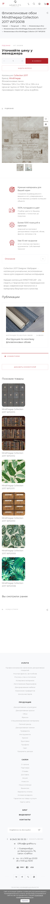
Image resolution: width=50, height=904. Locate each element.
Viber (27, 876)
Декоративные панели (25, 727)
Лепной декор (25, 724)
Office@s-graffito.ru (26, 844)
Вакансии (25, 788)
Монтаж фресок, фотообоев (25, 674)
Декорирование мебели (25, 687)
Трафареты (25, 731)
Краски (25, 738)
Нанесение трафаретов (25, 691)
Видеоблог (25, 815)
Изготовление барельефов (25, 684)
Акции (25, 778)
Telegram (22, 876)
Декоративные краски (25, 710)
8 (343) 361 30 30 (18, 839)
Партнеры (25, 768)
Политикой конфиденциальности (29, 896)
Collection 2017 (21, 75)
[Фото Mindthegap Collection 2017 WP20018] (25, 140)
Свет (25, 748)
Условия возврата (25, 795)
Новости (25, 781)
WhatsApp (33, 876)
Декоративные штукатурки (25, 707)
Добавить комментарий (25, 367)
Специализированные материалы (25, 721)
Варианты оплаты (25, 792)
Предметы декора (25, 751)
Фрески (25, 717)
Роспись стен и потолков (25, 677)
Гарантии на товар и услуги (25, 798)
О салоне (25, 764)
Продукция (25, 702)
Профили (25, 745)
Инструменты (25, 734)
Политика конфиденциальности (25, 887)
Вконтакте (16, 876)
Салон (25, 760)
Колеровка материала (25, 680)
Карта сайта (25, 802)
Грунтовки (25, 741)
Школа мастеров (25, 694)
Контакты (25, 820)
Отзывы (25, 771)
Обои (25, 714)
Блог (25, 810)
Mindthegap (15, 78)
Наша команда (25, 785)
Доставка (25, 775)
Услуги (25, 663)
